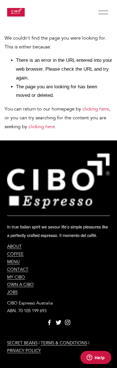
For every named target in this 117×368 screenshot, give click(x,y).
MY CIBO (16, 277)
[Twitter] (58, 322)
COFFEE (15, 254)
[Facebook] (49, 322)
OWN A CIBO (20, 284)
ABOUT (14, 246)
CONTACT (17, 269)
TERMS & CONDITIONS (64, 343)
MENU (13, 262)
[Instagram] (67, 322)
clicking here (95, 109)
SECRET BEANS (22, 343)
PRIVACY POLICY (24, 350)
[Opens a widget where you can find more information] (95, 358)
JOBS (12, 292)
